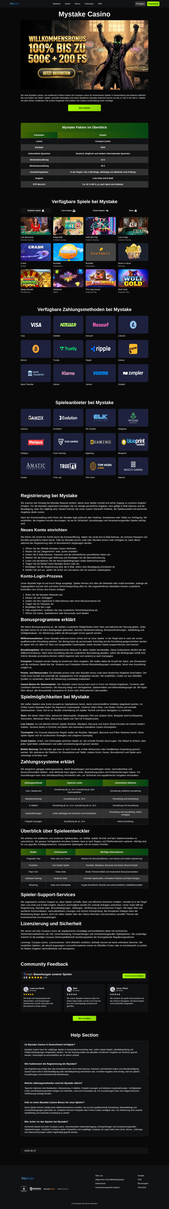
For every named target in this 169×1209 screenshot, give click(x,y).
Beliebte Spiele (34, 211)
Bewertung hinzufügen (134, 976)
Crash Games (99, 211)
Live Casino (66, 211)
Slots (131, 211)
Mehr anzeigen (84, 1018)
